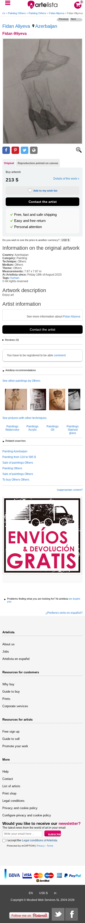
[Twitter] (58, 914)
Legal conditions (13, 801)
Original (9, 163)
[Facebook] (71, 914)
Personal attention (28, 227)
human (14, 278)
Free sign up (10, 731)
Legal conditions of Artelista (39, 840)
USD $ (65, 240)
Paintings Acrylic (32, 428)
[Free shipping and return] (42, 536)
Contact (7, 779)
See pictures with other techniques (24, 418)
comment (60, 355)
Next (73, 19)
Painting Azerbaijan (14, 451)
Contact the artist (43, 202)
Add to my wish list (45, 190)
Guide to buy (11, 691)
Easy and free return (30, 221)
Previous (63, 19)
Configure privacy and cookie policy (26, 815)
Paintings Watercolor (12, 428)
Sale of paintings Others (17, 462)
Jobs (5, 651)
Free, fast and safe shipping (35, 215)
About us (8, 644)
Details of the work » (66, 178)
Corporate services (15, 706)
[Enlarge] (79, 151)
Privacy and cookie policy (20, 808)
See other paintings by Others (21, 380)
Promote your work (15, 746)
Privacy (41, 845)
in (55, 893)
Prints (6, 699)
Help (5, 771)
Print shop (9, 793)
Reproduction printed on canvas (38, 163)
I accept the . (32, 840)
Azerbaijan (46, 26)
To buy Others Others (15, 479)
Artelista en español (16, 659)
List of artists (11, 786)
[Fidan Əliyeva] (42, 91)
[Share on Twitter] (24, 150)
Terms (50, 845)
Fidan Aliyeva (56, 13)
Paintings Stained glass (73, 430)
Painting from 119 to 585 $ (19, 457)
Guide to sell (11, 739)
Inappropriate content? (70, 489)
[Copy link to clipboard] (34, 150)
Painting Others (17, 13)
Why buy (8, 684)
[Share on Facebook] (6, 150)
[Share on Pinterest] (15, 150)
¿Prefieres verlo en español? (64, 612)
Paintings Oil (53, 428)
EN (31, 893)
